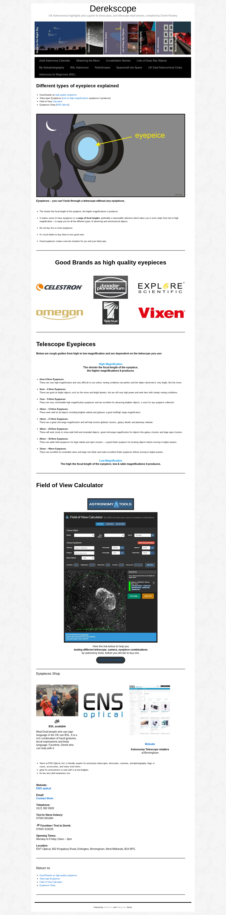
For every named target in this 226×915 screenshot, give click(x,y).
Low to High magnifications (75, 98)
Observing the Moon (88, 60)
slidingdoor (60, 38)
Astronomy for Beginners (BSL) (57, 74)
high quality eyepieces (66, 95)
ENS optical (43, 788)
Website (150, 744)
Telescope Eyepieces (50, 878)
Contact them (44, 798)
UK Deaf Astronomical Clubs (165, 67)
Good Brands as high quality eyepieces (58, 875)
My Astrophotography (51, 67)
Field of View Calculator (110, 660)
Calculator (57, 101)
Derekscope (113, 8)
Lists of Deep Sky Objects (152, 60)
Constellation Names (118, 60)
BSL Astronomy (79, 67)
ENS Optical (62, 105)
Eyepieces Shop (47, 885)
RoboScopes (102, 67)
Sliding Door (121, 907)
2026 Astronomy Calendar (54, 60)
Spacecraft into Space (129, 67)
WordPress (108, 907)
